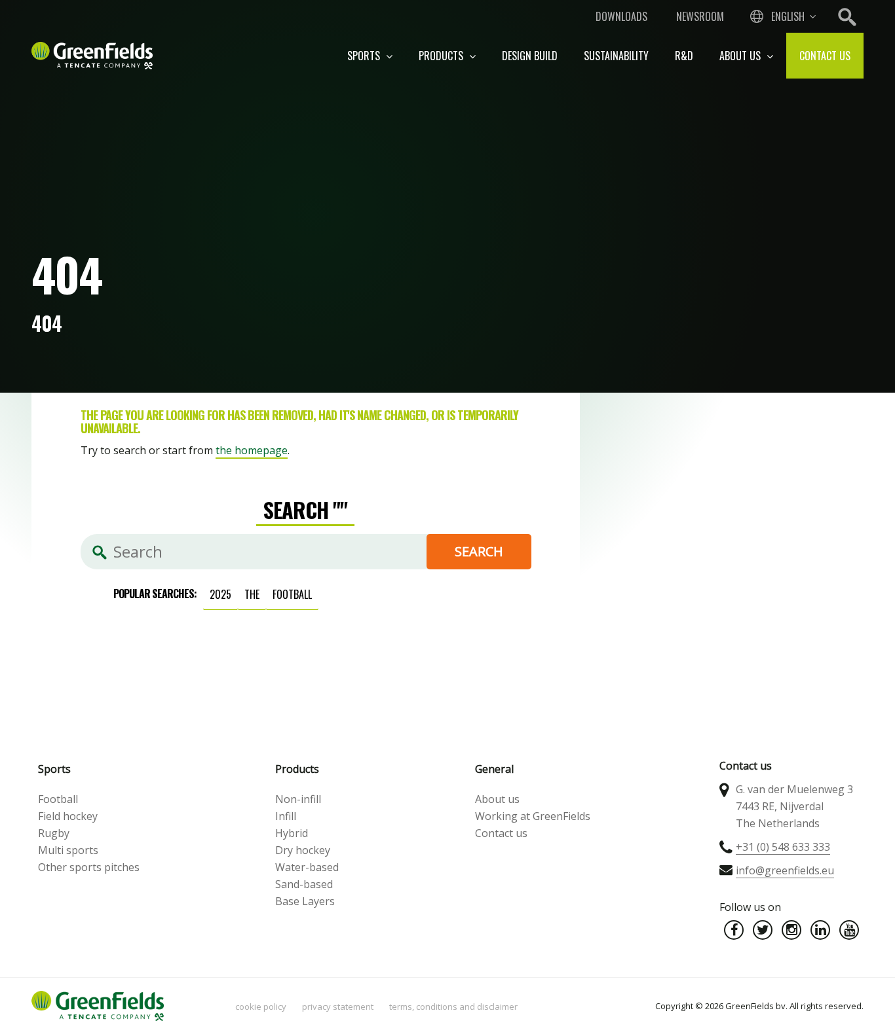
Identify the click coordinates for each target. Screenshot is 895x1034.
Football (58, 799)
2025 (220, 594)
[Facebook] (733, 930)
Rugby (53, 833)
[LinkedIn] (820, 930)
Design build (530, 55)
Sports (365, 55)
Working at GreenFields (532, 816)
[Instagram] (791, 930)
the (251, 594)
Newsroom (700, 16)
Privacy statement (337, 1006)
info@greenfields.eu (785, 870)
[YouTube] (849, 930)
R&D (684, 55)
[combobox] (781, 16)
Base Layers (305, 901)
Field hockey (68, 816)
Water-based (307, 867)
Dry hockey (302, 850)
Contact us (824, 55)
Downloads (621, 16)
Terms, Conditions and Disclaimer (453, 1006)
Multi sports (68, 850)
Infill (285, 816)
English (788, 16)
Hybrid (291, 833)
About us (741, 55)
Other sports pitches (89, 867)
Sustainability (616, 55)
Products (442, 55)
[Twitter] (762, 930)
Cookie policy (260, 1006)
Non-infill (298, 799)
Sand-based (304, 884)
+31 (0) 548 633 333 (783, 847)
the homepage (252, 450)
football (292, 594)
